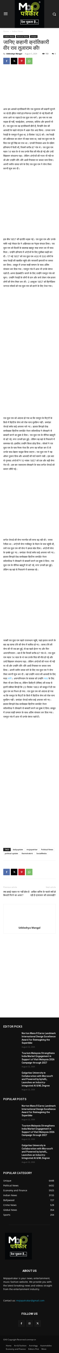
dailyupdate (18, 849)
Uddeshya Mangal (14, 53)
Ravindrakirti (27, 853)
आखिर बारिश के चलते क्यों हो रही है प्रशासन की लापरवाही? (43, 893)
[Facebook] (6, 61)
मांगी (9, 678)
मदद (46, 678)
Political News (22, 36)
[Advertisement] (29, 205)
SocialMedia (41, 853)
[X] (14, 61)
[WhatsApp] (29, 61)
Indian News (17, 31)
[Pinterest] (21, 61)
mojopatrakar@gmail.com (30, 1300)
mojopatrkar (32, 849)
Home (6, 31)
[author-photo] (29, 923)
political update (11, 853)
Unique (34, 36)
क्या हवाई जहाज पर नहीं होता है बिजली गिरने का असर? (16, 893)
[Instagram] (29, 1323)
